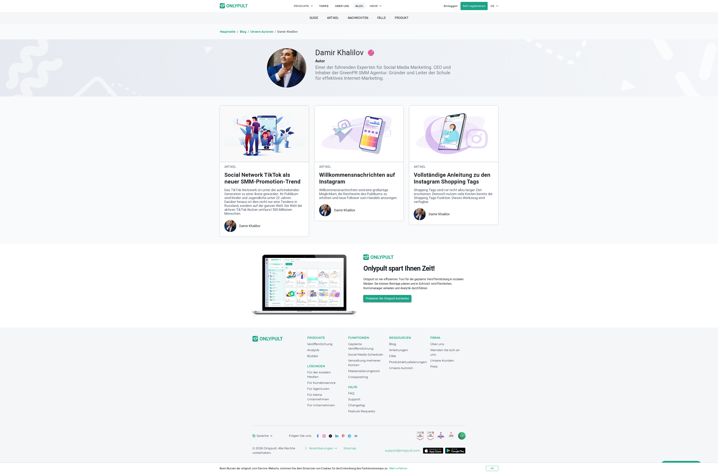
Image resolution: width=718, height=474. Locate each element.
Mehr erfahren (398, 468)
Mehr (374, 6)
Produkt (402, 18)
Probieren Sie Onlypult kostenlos (387, 298)
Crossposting (358, 377)
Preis (434, 366)
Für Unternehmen (321, 405)
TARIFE (324, 6)
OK (492, 468)
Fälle (381, 18)
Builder (312, 356)
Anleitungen (398, 350)
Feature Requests (361, 411)
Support (354, 399)
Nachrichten (358, 18)
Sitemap (349, 448)
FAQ (351, 393)
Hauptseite (228, 31)
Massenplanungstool (364, 371)
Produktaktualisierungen (408, 362)
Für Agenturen (318, 389)
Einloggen (451, 6)
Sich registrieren (474, 6)
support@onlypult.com (402, 450)
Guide (314, 18)
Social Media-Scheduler (365, 354)
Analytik (313, 350)
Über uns (342, 6)
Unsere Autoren (261, 31)
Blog (359, 6)
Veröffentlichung (319, 344)
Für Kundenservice (321, 383)
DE (492, 6)
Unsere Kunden (442, 360)
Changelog (356, 405)
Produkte (301, 6)
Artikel (333, 18)
